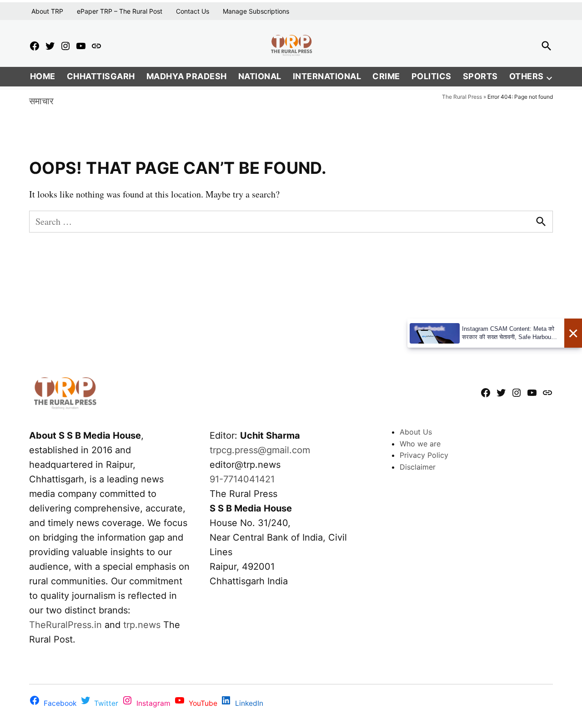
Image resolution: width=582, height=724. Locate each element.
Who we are (420, 443)
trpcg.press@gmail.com (260, 450)
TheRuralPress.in (67, 624)
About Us (416, 431)
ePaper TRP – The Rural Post (119, 11)
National (259, 76)
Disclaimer (418, 466)
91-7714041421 (242, 479)
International (327, 76)
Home (42, 76)
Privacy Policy (424, 455)
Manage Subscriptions (256, 11)
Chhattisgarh (101, 76)
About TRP (47, 11)
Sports (480, 76)
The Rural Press (462, 96)
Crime (386, 76)
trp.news (142, 624)
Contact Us (192, 11)
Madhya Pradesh (186, 76)
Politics (431, 76)
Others (526, 76)
